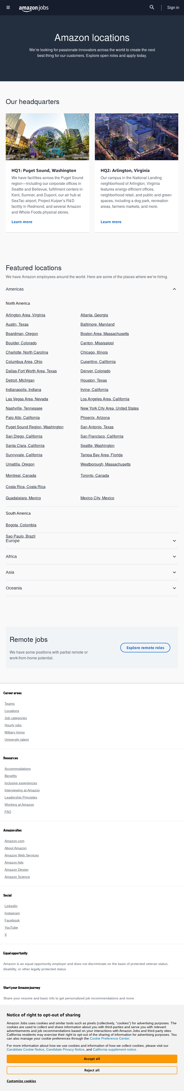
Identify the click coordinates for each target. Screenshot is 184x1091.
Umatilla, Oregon (20, 452)
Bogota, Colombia (21, 510)
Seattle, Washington (97, 435)
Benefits (11, 776)
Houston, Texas (93, 374)
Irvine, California (94, 383)
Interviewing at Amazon (22, 790)
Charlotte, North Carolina (27, 349)
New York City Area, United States (109, 400)
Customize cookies (21, 1081)
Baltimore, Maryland (97, 323)
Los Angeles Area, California (104, 392)
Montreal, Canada (20, 462)
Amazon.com (14, 841)
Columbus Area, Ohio (24, 357)
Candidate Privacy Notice (63, 1049)
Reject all (92, 1070)
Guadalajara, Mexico (23, 483)
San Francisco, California (101, 426)
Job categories (15, 718)
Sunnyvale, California (24, 443)
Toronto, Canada (94, 462)
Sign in (173, 7)
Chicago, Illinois (93, 349)
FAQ (8, 812)
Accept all (92, 1059)
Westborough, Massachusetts (105, 452)
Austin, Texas (17, 323)
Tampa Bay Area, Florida (100, 443)
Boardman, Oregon (22, 331)
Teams (9, 703)
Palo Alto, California (23, 409)
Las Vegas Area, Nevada (25, 392)
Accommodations (18, 768)
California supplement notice (112, 1049)
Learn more (22, 221)
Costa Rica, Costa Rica (24, 473)
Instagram (12, 913)
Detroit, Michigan (20, 374)
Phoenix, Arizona (94, 409)
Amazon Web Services (21, 855)
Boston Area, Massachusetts (103, 331)
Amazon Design (16, 869)
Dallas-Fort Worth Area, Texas (31, 366)
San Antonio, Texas (96, 417)
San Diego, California (23, 426)
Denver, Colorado (95, 366)
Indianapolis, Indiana (23, 383)
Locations (12, 711)
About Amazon (16, 848)
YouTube (11, 927)
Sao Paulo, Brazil (20, 520)
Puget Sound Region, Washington (34, 417)
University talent (17, 739)
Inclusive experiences (20, 783)
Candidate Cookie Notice (25, 1049)
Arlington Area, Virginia (25, 314)
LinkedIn (11, 906)
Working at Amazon (19, 804)
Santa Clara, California (25, 435)
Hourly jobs (13, 725)
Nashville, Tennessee (23, 400)
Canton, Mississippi (96, 340)
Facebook (11, 920)
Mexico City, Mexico (96, 483)
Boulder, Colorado (21, 340)
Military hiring (15, 732)
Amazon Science (17, 877)
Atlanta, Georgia (94, 314)
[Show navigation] (8, 7)
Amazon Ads (14, 862)
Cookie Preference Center (106, 1038)
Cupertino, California (98, 357)
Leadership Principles (20, 797)
